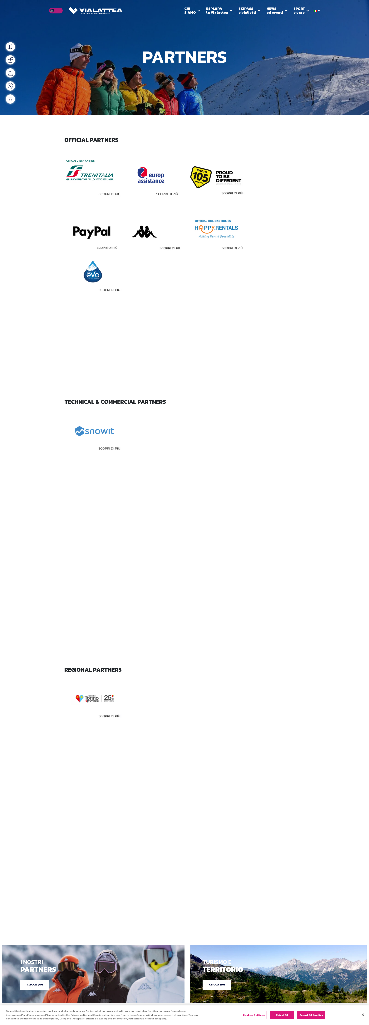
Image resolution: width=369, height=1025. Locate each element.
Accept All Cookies (311, 1015)
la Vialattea (217, 10)
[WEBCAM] (10, 86)
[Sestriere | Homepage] (95, 10)
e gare (299, 10)
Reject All (282, 1015)
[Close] (363, 1014)
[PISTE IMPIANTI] (10, 59)
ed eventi (275, 10)
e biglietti (247, 10)
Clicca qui (35, 985)
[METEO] (10, 73)
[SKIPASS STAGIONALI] (10, 99)
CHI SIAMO (190, 10)
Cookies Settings (254, 1015)
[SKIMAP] (10, 46)
